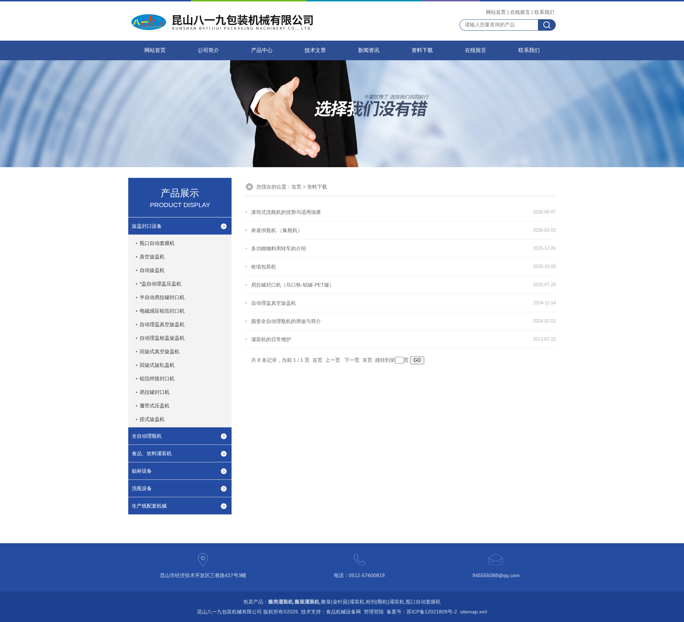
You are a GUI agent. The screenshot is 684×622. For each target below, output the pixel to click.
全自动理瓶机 (147, 436)
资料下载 (422, 50)
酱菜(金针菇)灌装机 (342, 602)
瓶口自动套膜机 (157, 243)
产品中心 (262, 50)
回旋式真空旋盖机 (160, 351)
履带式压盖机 (155, 405)
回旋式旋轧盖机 (157, 365)
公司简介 (208, 50)
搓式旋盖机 (152, 419)
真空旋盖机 (152, 256)
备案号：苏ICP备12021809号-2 (422, 612)
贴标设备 (142, 471)
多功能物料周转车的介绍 (278, 248)
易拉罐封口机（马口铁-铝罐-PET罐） (292, 285)
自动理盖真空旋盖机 (162, 324)
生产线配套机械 (149, 506)
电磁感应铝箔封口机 (162, 311)
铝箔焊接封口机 (157, 378)
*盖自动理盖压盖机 (160, 284)
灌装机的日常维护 (271, 339)
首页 (296, 187)
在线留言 (520, 12)
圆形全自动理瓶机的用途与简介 (286, 321)
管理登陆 (374, 612)
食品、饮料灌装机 (152, 453)
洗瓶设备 (142, 488)
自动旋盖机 (152, 270)
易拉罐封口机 (155, 392)
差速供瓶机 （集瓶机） (276, 230)
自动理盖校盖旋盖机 (162, 338)
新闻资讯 (368, 50)
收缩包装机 (263, 266)
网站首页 (496, 12)
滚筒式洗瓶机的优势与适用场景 (286, 212)
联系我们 (544, 12)
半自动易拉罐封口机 (162, 297)
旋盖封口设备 (147, 226)
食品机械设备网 (343, 612)
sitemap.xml (473, 612)
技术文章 (315, 50)
